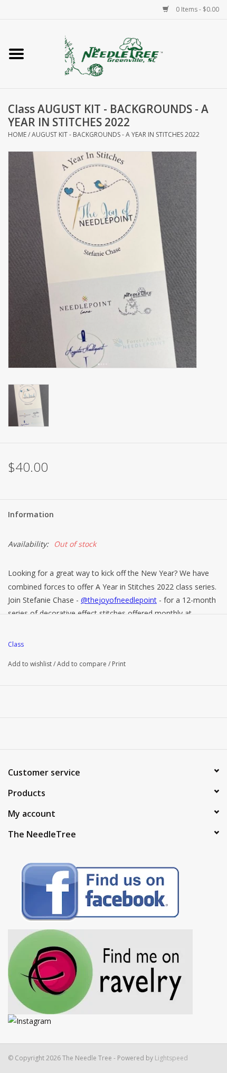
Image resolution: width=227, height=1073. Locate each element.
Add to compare (82, 663)
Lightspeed (171, 1057)
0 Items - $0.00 (196, 9)
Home (17, 134)
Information (31, 514)
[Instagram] (113, 1021)
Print (119, 663)
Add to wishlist (30, 663)
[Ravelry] (113, 971)
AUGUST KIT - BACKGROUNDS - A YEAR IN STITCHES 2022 (116, 134)
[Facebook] (113, 893)
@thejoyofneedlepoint (119, 600)
